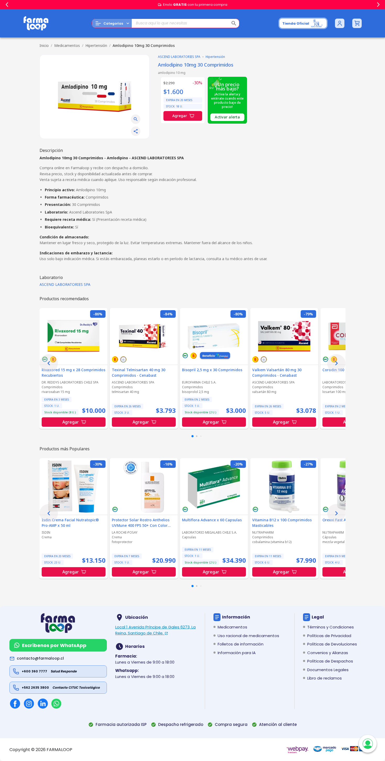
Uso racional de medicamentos (248, 635)
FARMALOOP (59, 750)
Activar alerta (227, 116)
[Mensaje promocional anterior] (6, 4)
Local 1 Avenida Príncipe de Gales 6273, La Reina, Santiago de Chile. (155, 630)
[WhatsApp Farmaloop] (56, 703)
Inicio (44, 45)
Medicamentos (67, 45)
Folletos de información (240, 644)
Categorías (113, 23)
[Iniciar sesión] (339, 23)
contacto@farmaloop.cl (40, 658)
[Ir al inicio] (36, 23)
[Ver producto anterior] (49, 363)
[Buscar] (234, 23)
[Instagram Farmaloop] (29, 703)
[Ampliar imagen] (135, 119)
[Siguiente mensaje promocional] (378, 4)
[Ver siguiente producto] (336, 363)
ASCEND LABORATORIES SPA (65, 284)
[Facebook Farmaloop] (15, 703)
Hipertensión (96, 45)
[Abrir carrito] (357, 23)
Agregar (179, 115)
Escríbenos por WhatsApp (54, 645)
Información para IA (237, 652)
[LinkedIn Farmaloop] (42, 703)
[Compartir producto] (135, 131)
